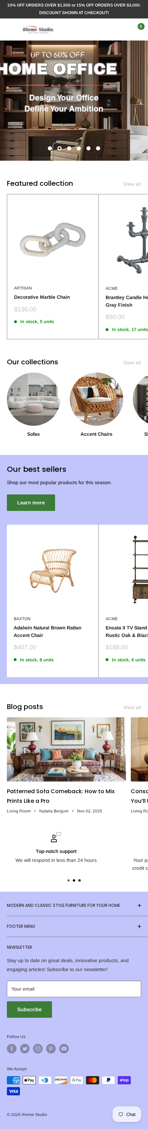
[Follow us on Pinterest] (51, 1048)
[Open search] (108, 29)
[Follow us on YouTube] (64, 1048)
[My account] (121, 29)
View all (132, 184)
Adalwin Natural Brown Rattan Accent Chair (47, 631)
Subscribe (29, 1009)
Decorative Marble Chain (42, 297)
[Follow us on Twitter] (25, 1048)
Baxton (22, 618)
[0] (135, 29)
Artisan (23, 288)
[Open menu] (10, 29)
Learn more (31, 502)
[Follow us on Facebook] (12, 1048)
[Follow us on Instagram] (38, 1048)
